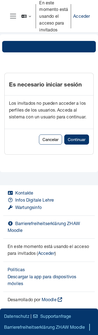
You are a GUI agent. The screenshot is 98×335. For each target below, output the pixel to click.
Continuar (76, 139)
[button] (26, 16)
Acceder (81, 16)
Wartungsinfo (28, 207)
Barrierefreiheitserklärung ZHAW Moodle (44, 327)
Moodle (49, 299)
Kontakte (24, 192)
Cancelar (50, 139)
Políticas (16, 269)
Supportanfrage (55, 316)
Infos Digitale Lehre (34, 199)
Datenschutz (16, 316)
